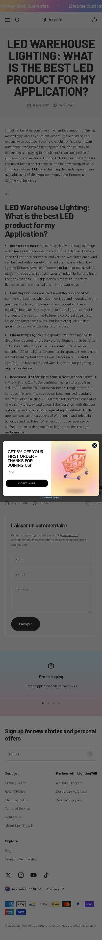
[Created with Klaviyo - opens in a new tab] (51, 497)
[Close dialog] (94, 445)
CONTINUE (26, 483)
